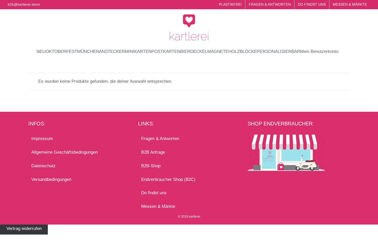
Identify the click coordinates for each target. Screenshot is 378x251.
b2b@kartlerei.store (24, 4)
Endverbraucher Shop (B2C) (168, 179)
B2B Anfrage (153, 152)
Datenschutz (43, 165)
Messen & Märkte (158, 206)
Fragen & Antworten (160, 138)
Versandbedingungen (51, 179)
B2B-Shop (150, 165)
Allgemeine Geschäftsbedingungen (64, 152)
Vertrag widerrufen (24, 228)
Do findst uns (154, 192)
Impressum (42, 138)
